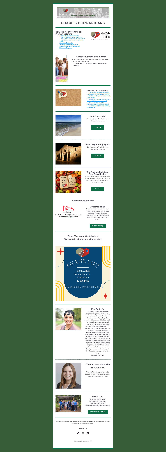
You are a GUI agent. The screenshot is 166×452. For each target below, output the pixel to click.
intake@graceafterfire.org (97, 403)
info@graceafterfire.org (103, 405)
